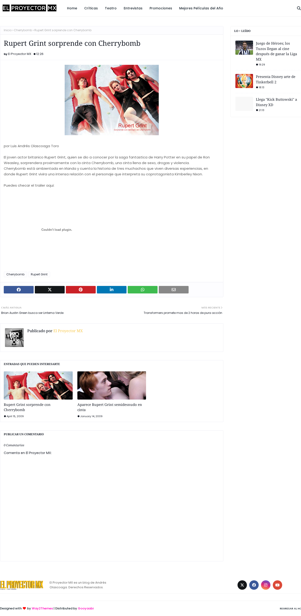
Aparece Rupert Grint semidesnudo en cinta (109, 407)
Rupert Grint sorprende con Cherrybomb (27, 407)
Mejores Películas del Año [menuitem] (201, 8)
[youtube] (277, 585)
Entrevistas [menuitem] (133, 8)
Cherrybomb (23, 30)
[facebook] (254, 585)
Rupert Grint (39, 274)
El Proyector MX (19, 54)
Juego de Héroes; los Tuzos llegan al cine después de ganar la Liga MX (276, 51)
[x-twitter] (242, 585)
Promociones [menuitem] (161, 8)
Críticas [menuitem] (91, 8)
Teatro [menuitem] (111, 8)
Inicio (8, 30)
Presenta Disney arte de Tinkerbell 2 (275, 79)
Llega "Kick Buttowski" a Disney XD (276, 102)
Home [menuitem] (72, 8)
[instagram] (265, 585)
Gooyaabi (86, 608)
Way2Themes (42, 608)
